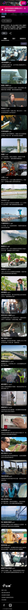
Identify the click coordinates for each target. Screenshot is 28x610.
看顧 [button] (4, 33)
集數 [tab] (5, 39)
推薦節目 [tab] (23, 39)
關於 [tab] (14, 39)
